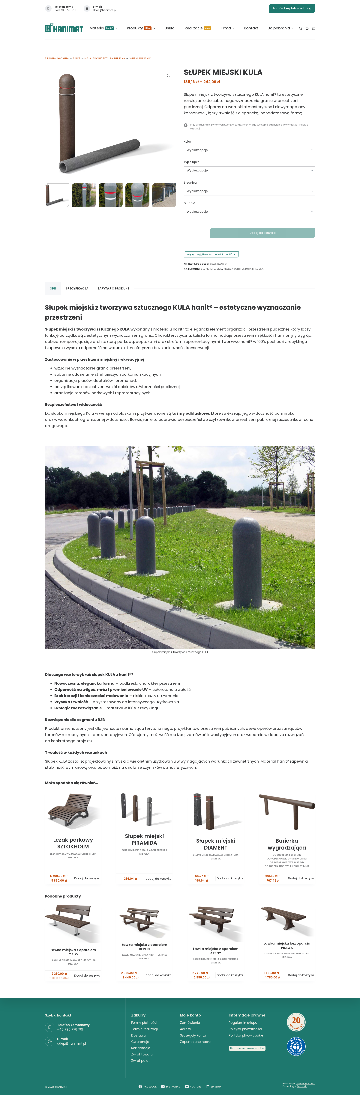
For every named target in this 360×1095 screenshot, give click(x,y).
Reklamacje (140, 1048)
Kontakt (251, 28)
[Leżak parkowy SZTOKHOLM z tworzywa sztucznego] (73, 811)
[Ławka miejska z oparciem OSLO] (73, 924)
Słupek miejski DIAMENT (215, 844)
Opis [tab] (53, 288)
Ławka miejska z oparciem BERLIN (144, 946)
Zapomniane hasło (195, 1042)
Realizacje (197, 28)
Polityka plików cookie (246, 1035)
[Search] (300, 28)
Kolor (187, 142)
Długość (190, 203)
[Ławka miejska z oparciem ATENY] (216, 923)
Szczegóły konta (193, 1035)
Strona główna (57, 58)
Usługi (170, 28)
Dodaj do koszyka (263, 233)
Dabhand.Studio (305, 1083)
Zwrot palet (140, 1060)
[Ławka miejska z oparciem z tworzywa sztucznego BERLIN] (144, 921)
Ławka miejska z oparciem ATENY (215, 950)
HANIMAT (61, 1087)
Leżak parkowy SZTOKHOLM (73, 843)
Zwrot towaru (142, 1054)
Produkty (139, 28)
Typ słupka (192, 162)
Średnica (190, 183)
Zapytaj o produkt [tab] (113, 288)
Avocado (302, 1086)
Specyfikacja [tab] (77, 288)
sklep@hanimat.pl (104, 10)
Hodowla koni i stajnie (294, 866)
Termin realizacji (144, 1029)
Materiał (101, 28)
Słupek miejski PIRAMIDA (144, 839)
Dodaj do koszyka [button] (87, 976)
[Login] (307, 28)
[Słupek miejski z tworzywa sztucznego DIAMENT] (216, 812)
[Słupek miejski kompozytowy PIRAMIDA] (144, 809)
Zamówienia (190, 1022)
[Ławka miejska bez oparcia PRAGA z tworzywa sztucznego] (287, 920)
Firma (226, 28)
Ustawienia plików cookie (247, 1048)
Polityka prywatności (245, 1029)
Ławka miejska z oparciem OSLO (73, 952)
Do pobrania (279, 28)
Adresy (185, 1029)
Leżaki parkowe (60, 853)
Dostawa (138, 1035)
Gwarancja (140, 1042)
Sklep (77, 58)
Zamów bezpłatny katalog (292, 8)
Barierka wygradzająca (287, 844)
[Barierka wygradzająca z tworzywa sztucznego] (287, 812)
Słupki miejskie (140, 58)
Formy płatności (144, 1022)
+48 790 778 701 (65, 10)
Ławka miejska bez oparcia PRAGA (287, 945)
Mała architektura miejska (105, 58)
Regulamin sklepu (243, 1022)
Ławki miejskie (60, 960)
